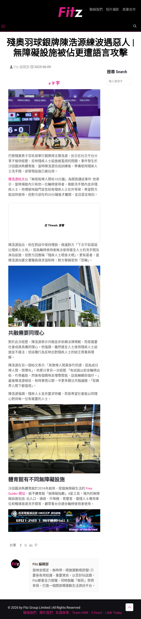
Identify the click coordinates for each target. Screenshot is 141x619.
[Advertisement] (119, 145)
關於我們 (46, 613)
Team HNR (80, 613)
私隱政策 (62, 613)
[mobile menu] (3, 26)
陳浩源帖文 (16, 179)
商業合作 (129, 9)
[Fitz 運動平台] (70, 10)
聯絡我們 (96, 9)
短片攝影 (112, 9)
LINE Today (113, 613)
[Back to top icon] (129, 607)
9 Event (96, 613)
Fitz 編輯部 (22, 67)
